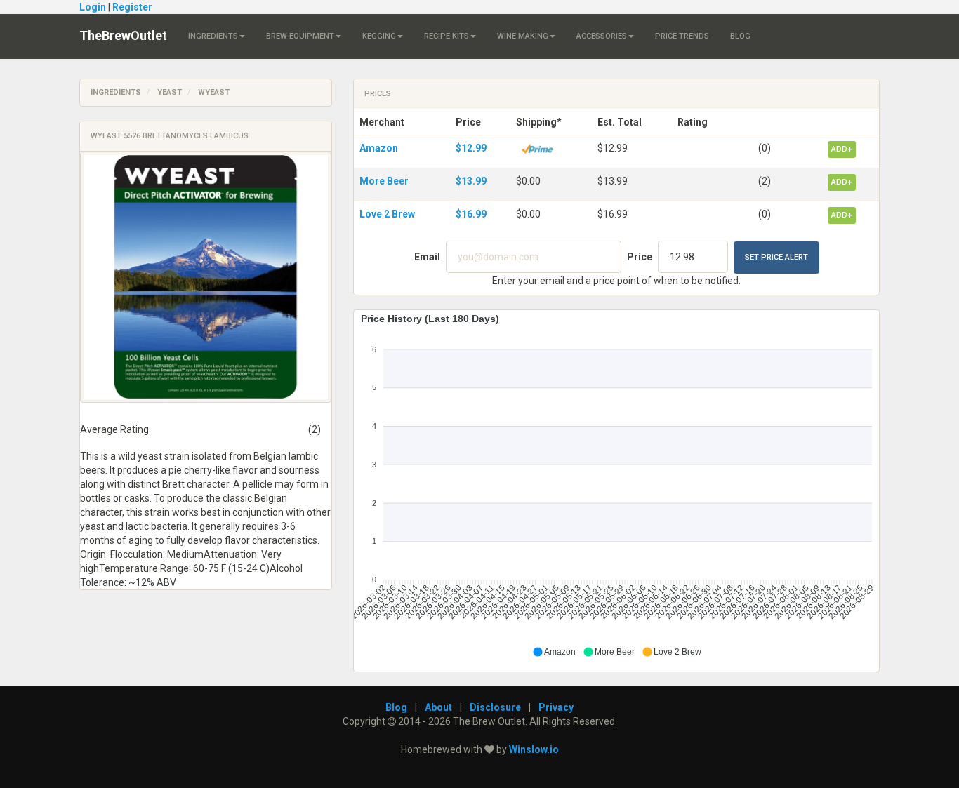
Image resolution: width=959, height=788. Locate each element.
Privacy (556, 707)
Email (427, 256)
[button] (554, 651)
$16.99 (471, 214)
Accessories (601, 36)
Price (639, 256)
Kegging (379, 36)
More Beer (384, 181)
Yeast (169, 92)
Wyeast (214, 92)
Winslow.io (534, 749)
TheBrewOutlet (123, 35)
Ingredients (213, 36)
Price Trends (682, 36)
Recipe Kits (446, 36)
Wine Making (522, 36)
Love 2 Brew (387, 214)
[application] (616, 485)
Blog (740, 36)
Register (132, 7)
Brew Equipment (300, 36)
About (438, 707)
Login (92, 7)
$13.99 (471, 181)
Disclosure (495, 707)
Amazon (378, 148)
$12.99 (471, 148)
